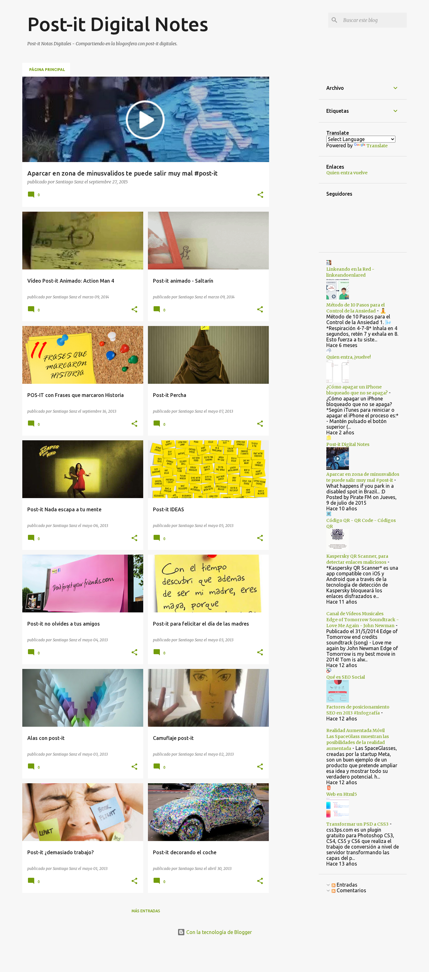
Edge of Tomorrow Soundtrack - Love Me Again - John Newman (362, 622)
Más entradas (146, 911)
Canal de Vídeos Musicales (354, 613)
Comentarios (350, 890)
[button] (260, 195)
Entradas (346, 885)
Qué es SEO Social (345, 677)
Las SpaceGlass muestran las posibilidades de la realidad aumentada (357, 742)
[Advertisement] (294, 171)
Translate (377, 146)
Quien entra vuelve (346, 173)
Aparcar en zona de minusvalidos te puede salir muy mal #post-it (362, 477)
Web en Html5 (341, 794)
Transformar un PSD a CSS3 (357, 824)
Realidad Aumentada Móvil (355, 730)
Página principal (47, 70)
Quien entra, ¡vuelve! (348, 357)
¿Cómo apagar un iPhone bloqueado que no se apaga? (357, 390)
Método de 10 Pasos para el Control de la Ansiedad (355, 308)
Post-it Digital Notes (347, 444)
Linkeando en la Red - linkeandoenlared (350, 272)
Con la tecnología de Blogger (218, 932)
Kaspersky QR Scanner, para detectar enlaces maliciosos (357, 559)
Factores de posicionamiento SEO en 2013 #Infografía (357, 710)
